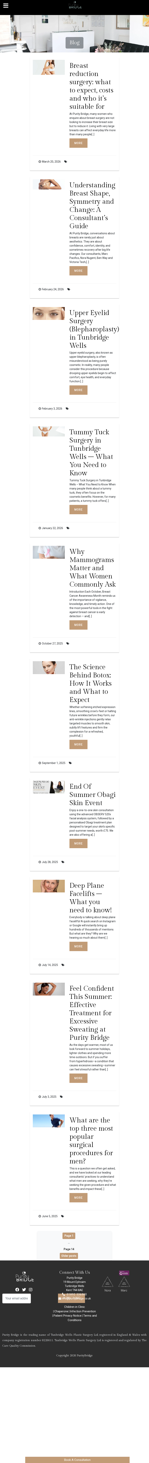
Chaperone (61, 1311)
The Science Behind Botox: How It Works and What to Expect (90, 683)
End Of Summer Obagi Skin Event (92, 795)
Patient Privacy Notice (67, 1315)
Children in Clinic (74, 1307)
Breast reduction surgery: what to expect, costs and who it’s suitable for (91, 86)
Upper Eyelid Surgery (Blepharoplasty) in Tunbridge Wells (94, 329)
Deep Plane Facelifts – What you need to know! (90, 898)
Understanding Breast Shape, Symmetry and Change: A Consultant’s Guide (92, 205)
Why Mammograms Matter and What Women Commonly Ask (92, 568)
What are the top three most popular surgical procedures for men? (91, 1140)
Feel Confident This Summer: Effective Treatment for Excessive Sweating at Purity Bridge (91, 1013)
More (78, 143)
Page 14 (69, 1249)
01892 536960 (77, 1294)
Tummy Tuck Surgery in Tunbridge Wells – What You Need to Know (91, 452)
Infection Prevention (83, 1311)
